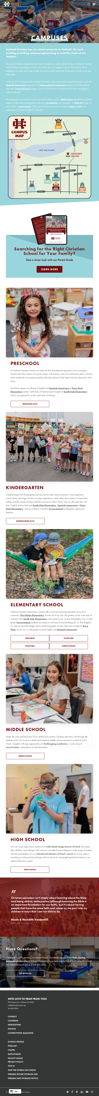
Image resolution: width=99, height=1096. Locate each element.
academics (52, 102)
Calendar (13, 1020)
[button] (94, 4)
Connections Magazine (20, 1033)
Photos (12, 1029)
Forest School (22, 88)
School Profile (16, 1041)
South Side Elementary (75, 391)
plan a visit (75, 106)
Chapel (11, 1050)
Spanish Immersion (16, 85)
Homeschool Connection (52, 85)
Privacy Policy (15, 1061)
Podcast (12, 1046)
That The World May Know (22, 1070)
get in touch (25, 106)
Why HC (78, 102)
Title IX (11, 1066)
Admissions (67, 99)
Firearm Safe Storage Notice (23, 1078)
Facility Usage (15, 1058)
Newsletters (14, 1024)
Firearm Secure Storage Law (23, 1074)
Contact (12, 1016)
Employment (14, 1054)
